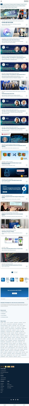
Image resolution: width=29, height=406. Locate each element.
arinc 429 (11, 322)
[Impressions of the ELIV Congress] (14, 223)
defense (21, 331)
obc (19, 346)
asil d (24, 322)
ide (15, 338)
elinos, (19, 41)
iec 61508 (18, 338)
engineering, (7, 59)
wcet (6, 356)
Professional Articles (5, 317)
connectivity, (19, 24)
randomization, (10, 165)
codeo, (9, 58)
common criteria (10, 328)
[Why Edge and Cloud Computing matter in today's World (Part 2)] (14, 103)
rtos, (2, 77)
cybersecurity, (15, 41)
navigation (10, 346)
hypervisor (8, 338)
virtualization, (15, 77)
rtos (14, 349)
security (14, 165)
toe (24, 353)
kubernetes (5, 343)
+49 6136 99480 (3, 377)
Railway (24, 5)
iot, (10, 59)
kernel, (7, 165)
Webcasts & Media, (9, 73)
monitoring (20, 344)
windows (14, 356)
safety (2, 350)
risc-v (7, 349)
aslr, (2, 165)
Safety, (25, 91)
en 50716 (16, 334)
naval (6, 346)
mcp (17, 343)
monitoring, (13, 199)
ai (7, 322)
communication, (14, 24)
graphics (9, 337)
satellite (6, 350)
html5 (4, 338)
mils (6, 344)
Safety (6, 7)
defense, (16, 216)
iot (12, 341)
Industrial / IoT (14, 5)
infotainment (2, 341)
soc (15, 250)
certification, (6, 41)
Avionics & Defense (3, 5)
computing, (15, 95)
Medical (20, 5)
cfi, (4, 199)
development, (4, 59)
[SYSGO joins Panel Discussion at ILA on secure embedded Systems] (14, 206)
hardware (17, 337)
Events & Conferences (6, 4)
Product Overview (4, 311)
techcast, (10, 77)
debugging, (21, 58)
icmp (12, 338)
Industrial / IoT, (17, 38)
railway (25, 347)
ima (5, 340)
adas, (2, 24)
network (15, 346)
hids (26, 337)
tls (22, 353)
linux (10, 343)
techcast (15, 59)
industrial (14, 340)
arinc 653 (15, 322)
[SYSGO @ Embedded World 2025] (14, 85)
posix (6, 347)
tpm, (12, 77)
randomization (3, 349)
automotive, (5, 232)
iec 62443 (2, 340)
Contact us (14, 293)
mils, (14, 250)
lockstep (13, 343)
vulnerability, (12, 59)
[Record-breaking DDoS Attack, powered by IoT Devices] (14, 257)
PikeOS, (14, 38)
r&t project (20, 347)
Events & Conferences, (9, 38)
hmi (1, 338)
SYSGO (16, 7)
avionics (13, 325)
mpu (25, 344)
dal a (13, 331)
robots (11, 349)
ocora (22, 346)
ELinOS (25, 4)
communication (17, 328)
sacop (21, 349)
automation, (5, 95)
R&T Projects (3, 7)
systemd (4, 353)
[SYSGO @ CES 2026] (14, 14)
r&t (16, 347)
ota (25, 346)
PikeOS (22, 4)
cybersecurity (8, 331)
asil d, (4, 24)
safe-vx (25, 349)
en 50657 (12, 334)
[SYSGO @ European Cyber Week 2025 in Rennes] (14, 32)
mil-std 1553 (2, 344)
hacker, (3, 113)
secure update (16, 350)
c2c (17, 325)
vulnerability (13, 42)
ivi (23, 341)
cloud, (12, 95)
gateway (5, 337)
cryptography (3, 331)
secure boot (11, 350)
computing (23, 328)
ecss (1, 334)
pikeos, (4, 42)
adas (1, 322)
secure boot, (7, 42)
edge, (19, 112)
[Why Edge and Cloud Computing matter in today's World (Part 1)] (14, 120)
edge (4, 334)
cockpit (2, 328)
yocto (19, 356)
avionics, (5, 216)
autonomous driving (3, 325)
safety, (4, 77)
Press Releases (4, 315)
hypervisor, (11, 250)
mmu (16, 344)
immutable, (21, 41)
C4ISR (23, 325)
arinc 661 (20, 322)
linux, (2, 42)
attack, (6, 24)
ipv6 (15, 341)
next (16, 272)
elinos (8, 334)
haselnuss (22, 337)
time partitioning (17, 353)
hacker (13, 337)
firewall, (21, 112)
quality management (11, 347)
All (1, 4)
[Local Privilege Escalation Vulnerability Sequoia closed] (14, 172)
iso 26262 (19, 341)
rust (18, 349)
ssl (1, 353)
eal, (17, 41)
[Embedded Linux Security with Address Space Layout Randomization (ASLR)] (14, 155)
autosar (9, 325)
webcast (10, 356)
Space (13, 7)
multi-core (2, 346)
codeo (5, 328)
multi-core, (20, 232)
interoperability (8, 341)
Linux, (21, 38)
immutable (9, 340)
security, (10, 42)
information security (21, 340)
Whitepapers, (8, 195)
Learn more (8, 282)
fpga (1, 337)
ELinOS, (15, 73)
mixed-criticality (11, 344)
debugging (17, 331)
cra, (15, 58)
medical (20, 343)
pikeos (2, 347)
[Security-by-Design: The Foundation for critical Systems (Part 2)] (14, 49)
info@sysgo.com (3, 379)
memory (24, 343)
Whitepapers (18, 4)
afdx (5, 322)
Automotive (9, 5)
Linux (17, 5)
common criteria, (9, 24)
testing (13, 353)
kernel (1, 343)
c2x (20, 325)
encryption (21, 334)
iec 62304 (23, 338)
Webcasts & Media (13, 4)
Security (9, 7)
